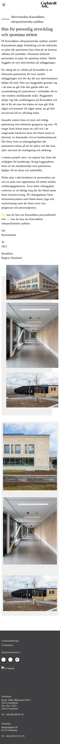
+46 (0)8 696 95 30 (14, 714)
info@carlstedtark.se (10, 652)
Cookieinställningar (10, 641)
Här (3, 214)
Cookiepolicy (7, 645)
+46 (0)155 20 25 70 (15, 736)
